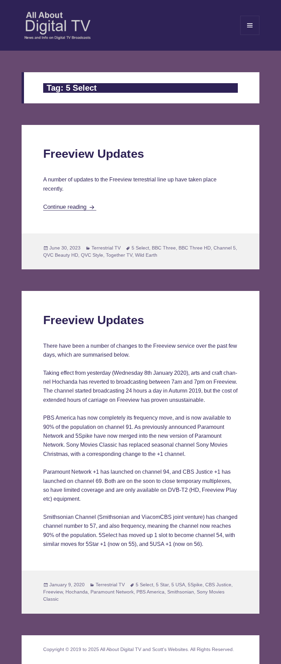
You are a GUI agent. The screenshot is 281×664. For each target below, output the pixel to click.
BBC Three (164, 248)
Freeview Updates (93, 153)
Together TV (119, 255)
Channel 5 (224, 248)
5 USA (178, 584)
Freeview (53, 592)
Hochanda (76, 592)
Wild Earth (146, 255)
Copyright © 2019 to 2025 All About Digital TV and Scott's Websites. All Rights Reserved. (138, 649)
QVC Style (92, 255)
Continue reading (69, 207)
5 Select (140, 248)
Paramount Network (112, 592)
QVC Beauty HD (60, 255)
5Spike (195, 584)
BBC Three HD (195, 248)
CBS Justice (218, 584)
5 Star (162, 584)
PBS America (150, 592)
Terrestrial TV (106, 248)
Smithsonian (180, 592)
